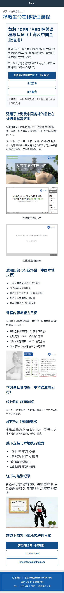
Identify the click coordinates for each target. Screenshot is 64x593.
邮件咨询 (32, 91)
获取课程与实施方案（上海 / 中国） (32, 75)
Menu (32, 3)
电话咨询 (32, 83)
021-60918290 (32, 553)
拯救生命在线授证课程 (26, 17)
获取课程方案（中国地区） (32, 545)
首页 (5, 11)
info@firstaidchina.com (32, 562)
